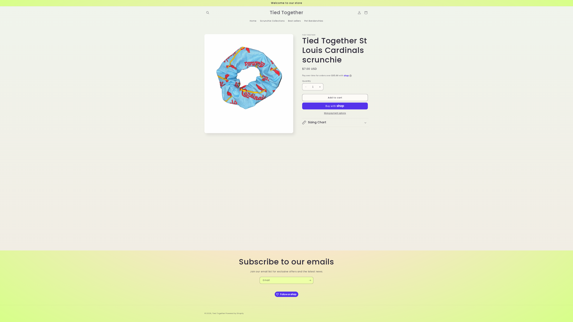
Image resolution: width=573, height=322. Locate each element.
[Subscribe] (310, 280)
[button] (207, 12)
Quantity (306, 81)
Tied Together (218, 313)
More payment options (335, 113)
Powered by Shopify (235, 313)
